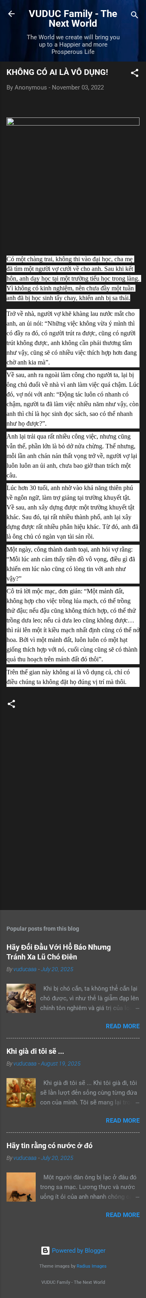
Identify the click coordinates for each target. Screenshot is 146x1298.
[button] (135, 74)
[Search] (135, 16)
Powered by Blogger (77, 1250)
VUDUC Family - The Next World (73, 18)
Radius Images (92, 1266)
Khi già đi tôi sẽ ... (35, 1051)
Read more (123, 1026)
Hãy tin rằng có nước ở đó (49, 1145)
